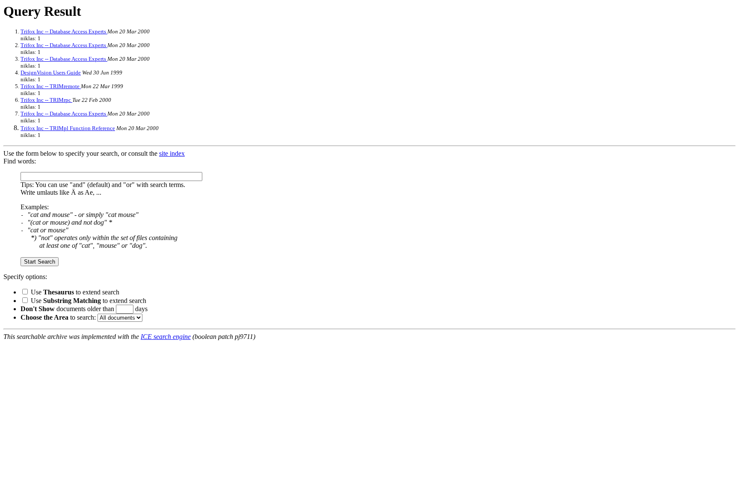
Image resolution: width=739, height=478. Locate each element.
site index (172, 153)
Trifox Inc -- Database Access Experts (64, 31)
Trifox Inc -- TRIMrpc (46, 100)
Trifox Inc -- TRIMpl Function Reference (68, 128)
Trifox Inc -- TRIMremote (51, 86)
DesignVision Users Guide (51, 72)
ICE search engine (166, 336)
